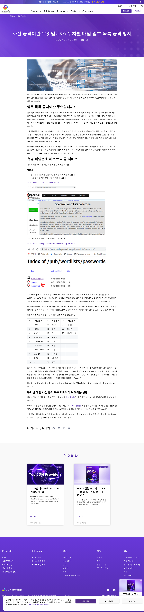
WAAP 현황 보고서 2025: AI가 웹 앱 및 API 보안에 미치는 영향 (91, 491)
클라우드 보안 (22, 16)
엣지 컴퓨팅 (7, 568)
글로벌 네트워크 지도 (133, 564)
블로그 (12, 16)
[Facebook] (108, 590)
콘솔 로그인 (102, 564)
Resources (67, 557)
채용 (125, 571)
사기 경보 (128, 575)
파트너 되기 (129, 568)
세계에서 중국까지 (39, 564)
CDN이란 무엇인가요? (72, 575)
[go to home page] (5, 8)
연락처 (99, 557)
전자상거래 (36, 557)
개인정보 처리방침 (109, 596)
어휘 (64, 571)
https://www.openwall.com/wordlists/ (43, 182)
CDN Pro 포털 (102, 568)
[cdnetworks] (12, 589)
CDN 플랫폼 (76, 405)
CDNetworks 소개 (131, 557)
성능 (4, 557)
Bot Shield (70, 397)
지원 (98, 561)
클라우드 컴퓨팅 (9, 571)
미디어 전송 (7, 564)
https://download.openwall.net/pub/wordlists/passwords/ (51, 243)
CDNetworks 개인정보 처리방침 (38, 604)
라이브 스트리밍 (38, 561)
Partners (75, 11)
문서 (64, 564)
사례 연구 (67, 561)
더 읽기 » (33, 517)
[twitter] (114, 590)
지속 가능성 (129, 561)
